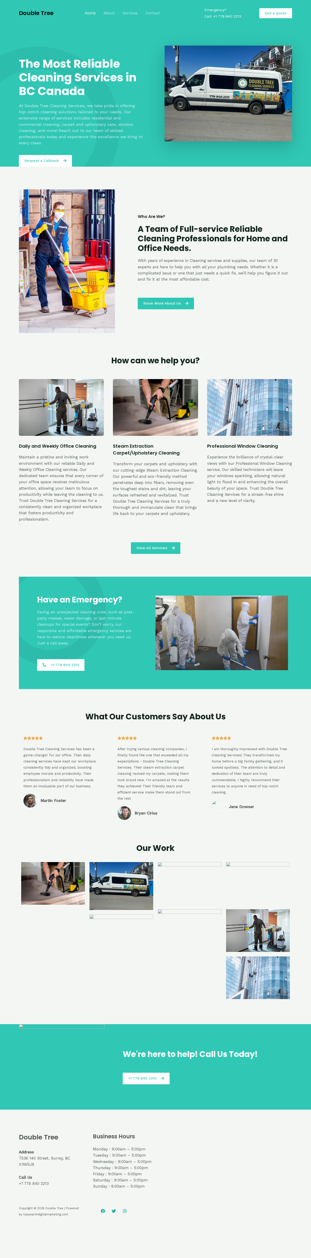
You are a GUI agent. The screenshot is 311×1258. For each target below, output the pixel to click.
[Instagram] (125, 1211)
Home (90, 13)
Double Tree (36, 13)
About (109, 13)
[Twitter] (114, 1211)
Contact (152, 13)
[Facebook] (103, 1211)
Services (130, 13)
